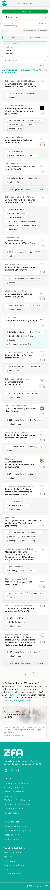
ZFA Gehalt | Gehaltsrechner (17, 800)
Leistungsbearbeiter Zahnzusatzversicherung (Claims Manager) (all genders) (21, 523)
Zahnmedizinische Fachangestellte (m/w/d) (19, 141)
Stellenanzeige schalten (15, 826)
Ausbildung (38, 38)
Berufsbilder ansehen (13, 735)
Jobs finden (26, 11)
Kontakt (8, 857)
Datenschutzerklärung (15, 865)
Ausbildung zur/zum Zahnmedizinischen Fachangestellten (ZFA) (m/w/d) (19, 111)
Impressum (9, 861)
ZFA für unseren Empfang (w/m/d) (21, 320)
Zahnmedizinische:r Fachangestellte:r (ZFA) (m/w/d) (20, 242)
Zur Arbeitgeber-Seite (20, 700)
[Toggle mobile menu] (45, 3)
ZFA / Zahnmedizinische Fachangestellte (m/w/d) (20, 168)
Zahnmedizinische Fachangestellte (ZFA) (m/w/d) (19, 295)
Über (13, 852)
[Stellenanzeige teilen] (43, 81)
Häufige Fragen (11, 813)
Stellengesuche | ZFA (14, 787)
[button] (25, 17)
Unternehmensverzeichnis (17, 804)
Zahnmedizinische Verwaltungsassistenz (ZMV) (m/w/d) (20, 268)
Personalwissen (11, 835)
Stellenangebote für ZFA (16, 783)
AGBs (6, 869)
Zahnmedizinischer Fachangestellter (14, 383)
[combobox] (23, 60)
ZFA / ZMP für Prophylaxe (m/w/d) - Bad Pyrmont (21, 409)
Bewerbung (9, 796)
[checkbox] (4, 47)
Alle (13, 38)
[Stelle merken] (40, 81)
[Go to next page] (33, 673)
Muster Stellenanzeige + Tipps (18, 831)
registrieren (13, 695)
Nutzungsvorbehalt (13, 874)
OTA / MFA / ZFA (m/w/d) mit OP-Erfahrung (18, 583)
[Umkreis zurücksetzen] (45, 23)
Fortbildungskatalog (14, 792)
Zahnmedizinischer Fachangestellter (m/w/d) (19, 356)
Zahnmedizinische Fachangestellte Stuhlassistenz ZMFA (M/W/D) (20, 464)
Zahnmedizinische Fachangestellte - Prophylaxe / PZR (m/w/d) (20, 85)
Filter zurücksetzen (40, 66)
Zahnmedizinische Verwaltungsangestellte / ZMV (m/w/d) (20, 609)
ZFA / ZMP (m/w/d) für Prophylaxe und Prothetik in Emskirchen (21, 201)
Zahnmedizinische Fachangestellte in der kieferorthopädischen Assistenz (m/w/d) (19, 491)
